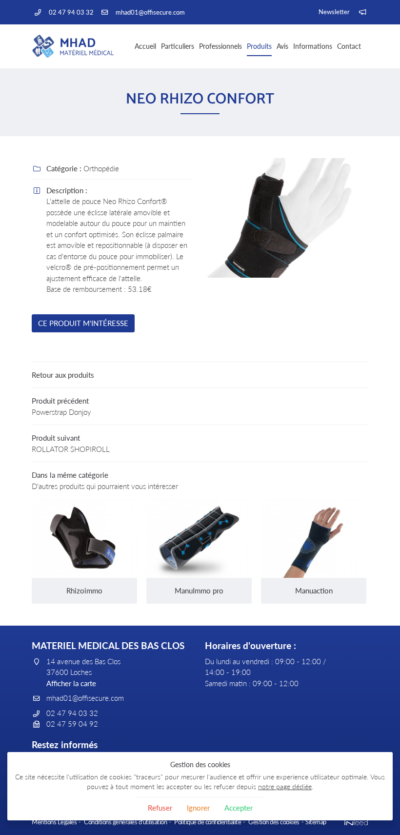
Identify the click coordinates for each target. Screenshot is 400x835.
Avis (282, 46)
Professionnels (220, 46)
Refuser (160, 807)
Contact (349, 46)
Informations (312, 46)
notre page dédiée (285, 787)
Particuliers (177, 46)
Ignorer (198, 807)
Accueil (145, 46)
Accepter (238, 807)
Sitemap (315, 822)
